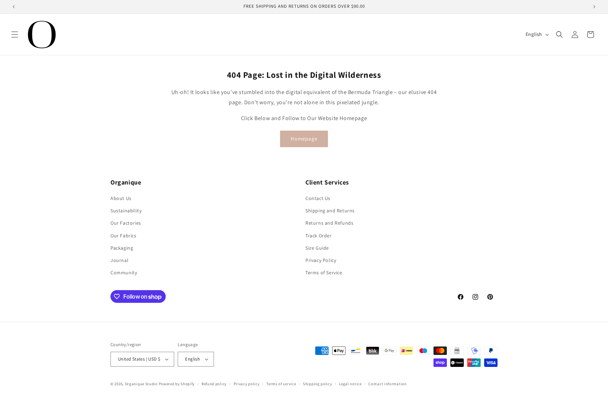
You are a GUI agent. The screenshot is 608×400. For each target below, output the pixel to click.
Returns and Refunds (329, 223)
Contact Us (317, 198)
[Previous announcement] (13, 6)
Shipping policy (317, 383)
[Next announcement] (594, 6)
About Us (121, 198)
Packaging (121, 248)
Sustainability (125, 210)
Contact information (387, 383)
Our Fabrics (123, 235)
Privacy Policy (320, 260)
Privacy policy (247, 383)
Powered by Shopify (177, 383)
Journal (119, 260)
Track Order (318, 235)
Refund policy (214, 383)
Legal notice (350, 383)
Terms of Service (323, 272)
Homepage (304, 138)
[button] (15, 34)
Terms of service (281, 383)
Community (123, 272)
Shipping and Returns (330, 210)
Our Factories (125, 223)
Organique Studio (141, 383)
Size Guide (317, 248)
